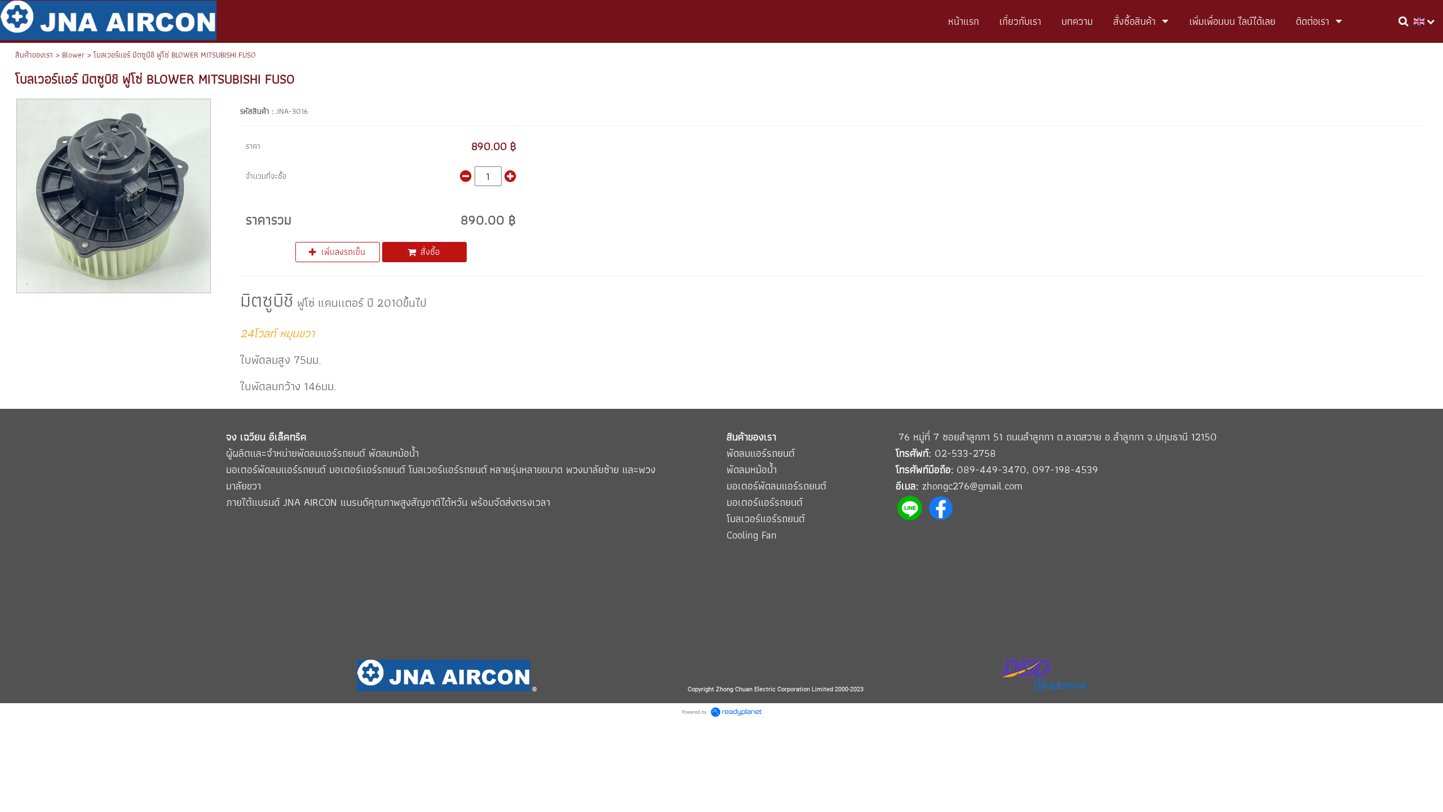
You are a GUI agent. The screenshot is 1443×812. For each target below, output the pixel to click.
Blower (73, 54)
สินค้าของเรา (34, 54)
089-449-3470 (991, 469)
